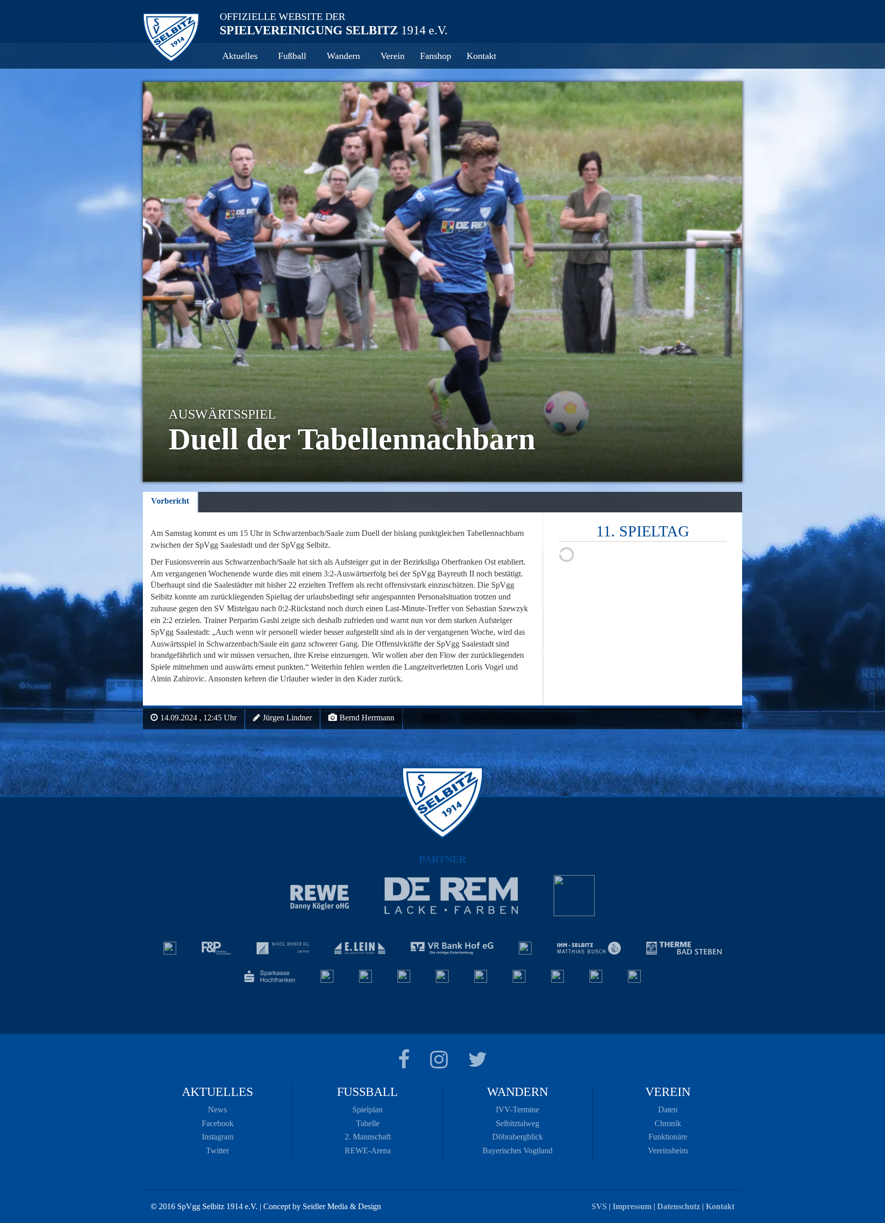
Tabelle (368, 1123)
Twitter (217, 1150)
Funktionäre (667, 1136)
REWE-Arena (368, 1150)
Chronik (668, 1123)
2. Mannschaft (368, 1136)
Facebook (218, 1123)
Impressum (632, 1206)
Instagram (218, 1136)
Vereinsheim (668, 1150)
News (217, 1109)
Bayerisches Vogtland (517, 1150)
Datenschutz (678, 1206)
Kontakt (720, 1206)
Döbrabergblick (517, 1136)
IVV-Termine (517, 1109)
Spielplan (367, 1109)
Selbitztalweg (517, 1123)
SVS (599, 1206)
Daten (668, 1109)
